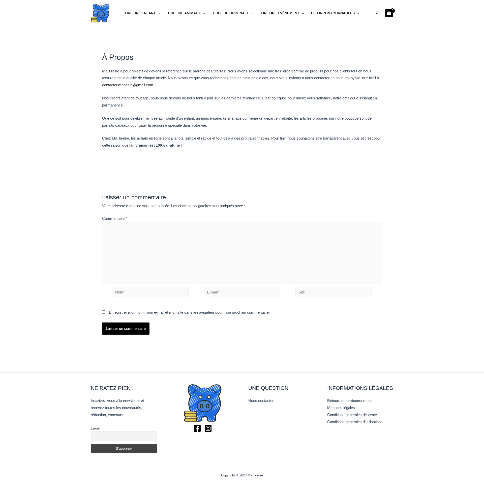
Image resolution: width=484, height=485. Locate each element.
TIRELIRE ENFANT (140, 13)
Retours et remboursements (350, 400)
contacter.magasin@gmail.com (127, 85)
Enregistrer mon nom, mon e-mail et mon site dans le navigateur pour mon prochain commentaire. (189, 312)
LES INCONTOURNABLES (333, 13)
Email (95, 428)
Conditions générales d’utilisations (355, 422)
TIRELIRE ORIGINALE (230, 13)
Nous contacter (261, 400)
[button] (377, 13)
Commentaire (114, 218)
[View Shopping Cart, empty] (389, 13)
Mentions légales (341, 408)
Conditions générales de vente (352, 415)
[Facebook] (197, 428)
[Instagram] (208, 428)
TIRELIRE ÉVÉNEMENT (280, 13)
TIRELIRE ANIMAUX (184, 13)
